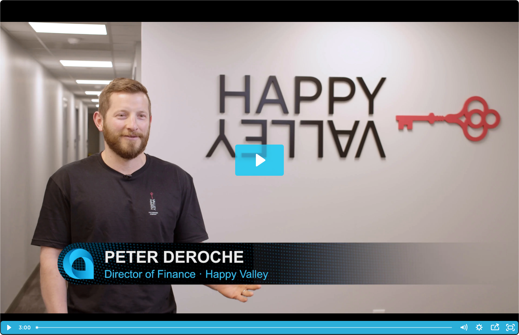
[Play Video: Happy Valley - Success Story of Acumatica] (259, 160)
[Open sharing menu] (494, 327)
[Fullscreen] (510, 327)
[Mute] (463, 327)
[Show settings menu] (479, 327)
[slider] (244, 327)
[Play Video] (9, 327)
